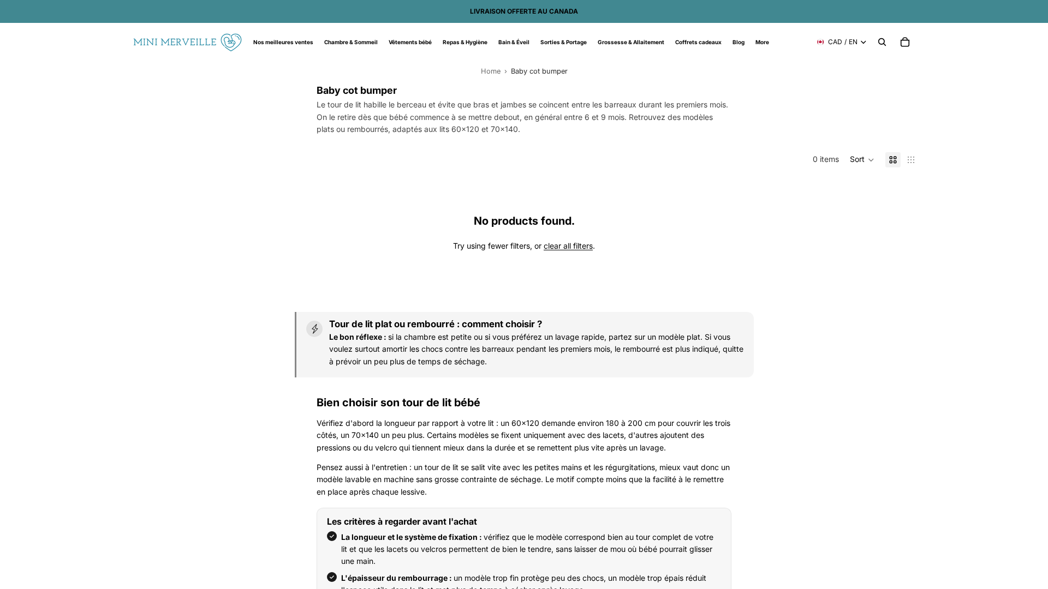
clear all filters (568, 245)
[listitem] (762, 42)
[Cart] (905, 42)
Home (491, 71)
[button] (862, 160)
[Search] (882, 42)
